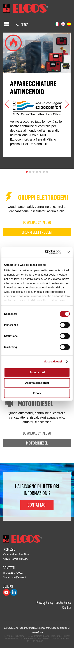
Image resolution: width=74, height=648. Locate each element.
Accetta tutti (37, 372)
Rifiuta (37, 393)
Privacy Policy (44, 602)
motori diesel (37, 443)
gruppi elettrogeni (37, 232)
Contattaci (36, 505)
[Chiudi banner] (68, 252)
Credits (66, 607)
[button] (66, 104)
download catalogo (37, 222)
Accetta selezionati (37, 382)
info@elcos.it (18, 577)
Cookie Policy (63, 602)
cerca (24, 24)
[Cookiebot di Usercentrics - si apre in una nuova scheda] (46, 252)
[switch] (65, 325)
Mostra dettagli (53, 361)
